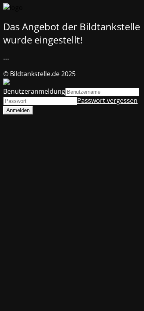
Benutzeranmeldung (34, 91)
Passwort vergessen (107, 100)
